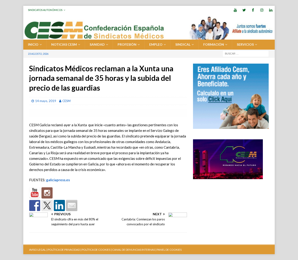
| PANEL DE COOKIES (168, 249)
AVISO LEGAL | (38, 249)
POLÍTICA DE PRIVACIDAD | (64, 249)
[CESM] (47, 192)
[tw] (244, 10)
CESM (66, 101)
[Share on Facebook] (34, 205)
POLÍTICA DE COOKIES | (97, 249)
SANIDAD (97, 44)
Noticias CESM (64, 44)
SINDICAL (182, 44)
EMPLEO (156, 44)
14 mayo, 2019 (45, 101)
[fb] (253, 10)
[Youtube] (235, 10)
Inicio (33, 44)
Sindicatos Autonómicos (45, 9)
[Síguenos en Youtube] (34, 192)
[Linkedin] (271, 10)
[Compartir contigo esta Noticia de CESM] (71, 205)
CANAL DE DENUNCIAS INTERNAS (133, 249)
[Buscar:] (245, 53)
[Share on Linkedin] (59, 205)
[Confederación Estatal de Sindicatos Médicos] (149, 37)
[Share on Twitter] (47, 205)
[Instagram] (262, 10)
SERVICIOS (245, 44)
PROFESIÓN (127, 44)
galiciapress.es (58, 180)
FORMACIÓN (213, 44)
